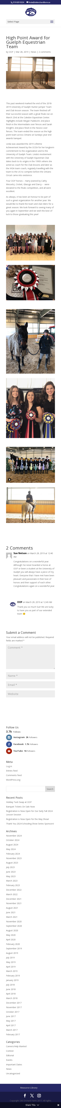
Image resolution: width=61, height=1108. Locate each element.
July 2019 (10, 957)
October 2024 (12, 840)
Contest (10, 1050)
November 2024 (14, 835)
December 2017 (13, 1002)
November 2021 (14, 903)
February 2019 (13, 975)
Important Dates (14, 1064)
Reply (49, 591)
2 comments (45, 51)
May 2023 (11, 876)
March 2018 (11, 998)
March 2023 (11, 880)
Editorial (10, 1055)
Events (9, 1060)
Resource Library (28, 1087)
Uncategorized (13, 1073)
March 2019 (11, 971)
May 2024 (11, 849)
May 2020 (11, 935)
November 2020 (14, 921)
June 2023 (11, 871)
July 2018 (10, 984)
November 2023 (14, 858)
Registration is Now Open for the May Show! (27, 819)
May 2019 (11, 962)
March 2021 (11, 917)
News (33, 51)
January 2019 (12, 980)
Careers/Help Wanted (16, 1046)
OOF (11, 51)
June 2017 (11, 1016)
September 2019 (14, 948)
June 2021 (11, 912)
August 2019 (12, 953)
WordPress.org (13, 779)
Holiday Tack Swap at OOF (19, 802)
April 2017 (11, 1025)
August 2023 (12, 862)
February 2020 (13, 944)
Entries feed (11, 770)
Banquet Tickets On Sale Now (20, 806)
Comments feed (14, 775)
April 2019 (11, 966)
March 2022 (11, 894)
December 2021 (13, 898)
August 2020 (12, 930)
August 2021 (12, 907)
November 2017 (14, 1007)
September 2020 (14, 925)
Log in (9, 766)
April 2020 (11, 939)
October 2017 (12, 1011)
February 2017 (13, 1034)
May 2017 (11, 1020)
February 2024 (13, 853)
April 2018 (11, 993)
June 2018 (11, 989)
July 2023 (10, 867)
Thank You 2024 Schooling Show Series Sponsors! (30, 823)
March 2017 (11, 1029)
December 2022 (13, 889)
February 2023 (13, 885)
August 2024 (12, 844)
